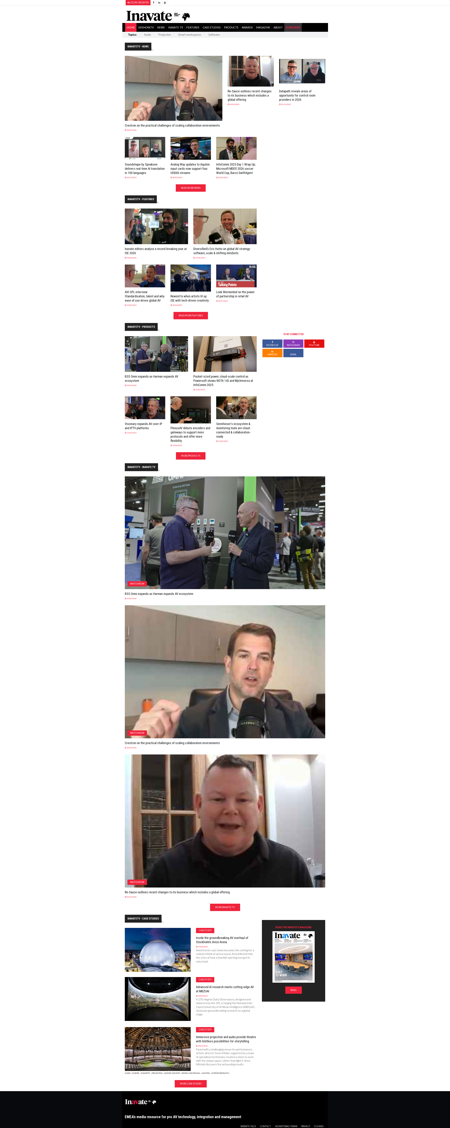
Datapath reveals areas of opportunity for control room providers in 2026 (297, 95)
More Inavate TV (225, 907)
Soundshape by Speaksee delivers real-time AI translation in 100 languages (145, 169)
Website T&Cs (248, 1126)
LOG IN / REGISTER (139, 2)
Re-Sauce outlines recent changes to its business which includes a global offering (250, 95)
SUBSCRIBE (293, 27)
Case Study (205, 930)
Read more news (190, 188)
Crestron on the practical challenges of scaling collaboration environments (172, 125)
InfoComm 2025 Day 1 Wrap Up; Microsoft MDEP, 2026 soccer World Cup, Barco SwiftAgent (236, 169)
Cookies (318, 1126)
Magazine (263, 27)
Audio (147, 34)
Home (131, 27)
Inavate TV (175, 27)
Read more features (191, 315)
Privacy (305, 1126)
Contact (265, 1126)
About (278, 27)
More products (190, 455)
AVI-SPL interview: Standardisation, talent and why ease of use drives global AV (145, 296)
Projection (164, 34)
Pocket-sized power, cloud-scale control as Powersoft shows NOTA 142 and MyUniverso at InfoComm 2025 (223, 381)
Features (192, 27)
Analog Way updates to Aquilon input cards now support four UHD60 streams (190, 169)
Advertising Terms (286, 1126)
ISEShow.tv (146, 27)
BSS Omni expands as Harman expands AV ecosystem (159, 594)
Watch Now (137, 583)
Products (231, 27)
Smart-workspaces (189, 34)
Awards (247, 27)
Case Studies (212, 27)
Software (214, 34)
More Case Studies (190, 1083)
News (161, 27)
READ (294, 990)
